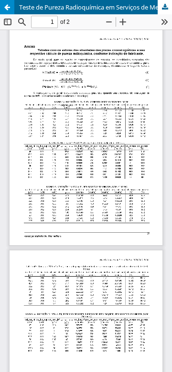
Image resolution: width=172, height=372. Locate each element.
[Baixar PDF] (165, 7)
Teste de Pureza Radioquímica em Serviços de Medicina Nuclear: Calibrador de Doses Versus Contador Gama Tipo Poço (95, 7)
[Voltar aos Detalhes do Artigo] (7, 7)
